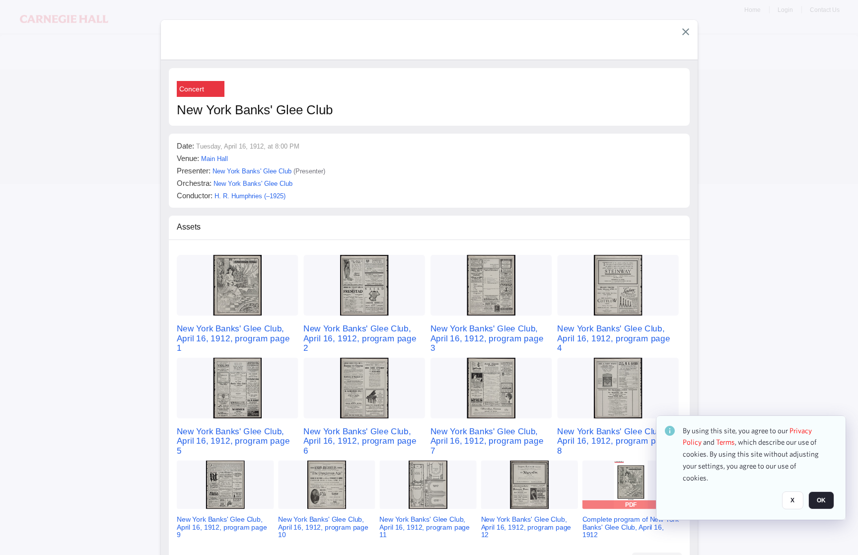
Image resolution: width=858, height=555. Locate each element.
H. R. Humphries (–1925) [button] (250, 196)
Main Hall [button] (214, 158)
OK (821, 500)
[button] (686, 32)
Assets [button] (189, 227)
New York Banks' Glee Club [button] (252, 171)
